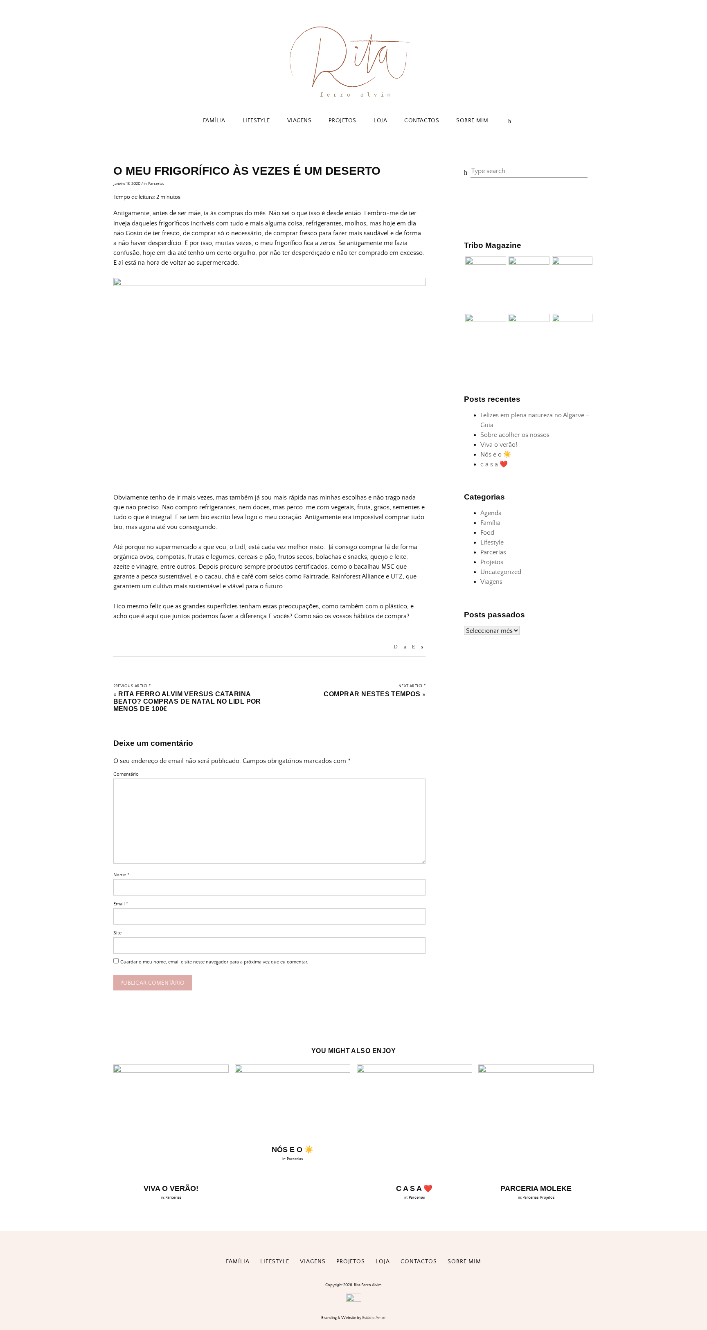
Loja (380, 120)
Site (117, 933)
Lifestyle (256, 120)
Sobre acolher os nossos (514, 435)
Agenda (491, 513)
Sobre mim (472, 120)
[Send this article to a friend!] (396, 647)
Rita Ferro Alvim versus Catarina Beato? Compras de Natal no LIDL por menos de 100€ (187, 701)
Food (487, 532)
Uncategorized (500, 572)
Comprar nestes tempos (372, 694)
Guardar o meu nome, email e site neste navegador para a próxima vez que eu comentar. (214, 962)
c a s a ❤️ (494, 464)
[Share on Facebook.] (405, 647)
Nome (121, 875)
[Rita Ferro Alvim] (353, 98)
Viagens (299, 120)
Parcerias (156, 183)
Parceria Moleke (536, 1188)
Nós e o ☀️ (495, 454)
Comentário (126, 774)
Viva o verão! (498, 444)
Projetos (342, 120)
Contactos (421, 120)
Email (120, 904)
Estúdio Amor (374, 1317)
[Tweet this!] (422, 647)
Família (214, 120)
